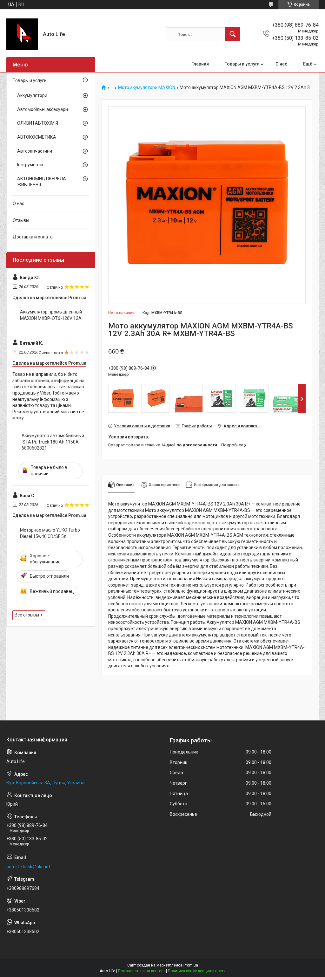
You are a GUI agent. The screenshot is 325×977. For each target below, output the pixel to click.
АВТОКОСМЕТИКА (36, 137)
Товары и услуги (242, 63)
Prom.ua (190, 965)
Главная (200, 63)
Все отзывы (27, 614)
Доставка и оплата (33, 236)
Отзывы (21, 220)
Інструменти (30, 164)
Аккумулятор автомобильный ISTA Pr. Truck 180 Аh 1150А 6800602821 (53, 442)
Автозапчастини (34, 151)
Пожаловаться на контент (141, 971)
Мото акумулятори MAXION (146, 87)
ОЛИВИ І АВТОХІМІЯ (37, 123)
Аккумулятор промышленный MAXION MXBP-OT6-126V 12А (51, 315)
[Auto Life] (22, 34)
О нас (281, 63)
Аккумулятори (32, 95)
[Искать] (232, 34)
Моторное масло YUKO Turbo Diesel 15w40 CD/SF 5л (50, 533)
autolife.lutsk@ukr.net (28, 866)
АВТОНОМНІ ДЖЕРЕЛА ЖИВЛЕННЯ (41, 182)
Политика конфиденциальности (197, 971)
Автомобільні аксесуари (42, 109)
